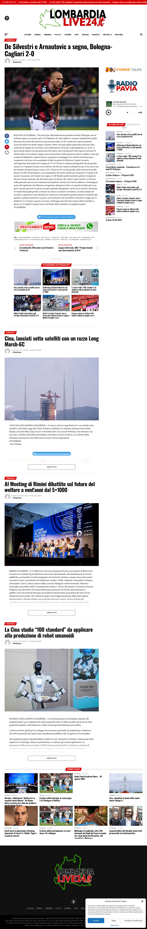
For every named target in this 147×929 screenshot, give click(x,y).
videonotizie (86, 239)
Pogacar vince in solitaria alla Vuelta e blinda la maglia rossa (102, 2)
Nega (114, 921)
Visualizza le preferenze (133, 921)
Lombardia (47, 34)
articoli (36, 237)
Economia (67, 34)
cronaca (55, 237)
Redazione (17, 62)
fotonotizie (75, 237)
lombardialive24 (37, 239)
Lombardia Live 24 (22, 239)
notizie (65, 239)
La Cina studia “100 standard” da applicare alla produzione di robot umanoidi (45, 2)
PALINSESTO (96, 34)
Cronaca (37, 34)
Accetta (96, 921)
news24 (49, 239)
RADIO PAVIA (119, 34)
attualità (46, 237)
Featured (64, 237)
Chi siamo (27, 34)
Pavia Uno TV (107, 34)
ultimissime (74, 239)
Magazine (85, 34)
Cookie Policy (114, 925)
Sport (76, 34)
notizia (57, 239)
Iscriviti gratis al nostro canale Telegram (57, 217)
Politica (58, 34)
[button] (142, 901)
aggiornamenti (25, 237)
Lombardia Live (88, 237)
